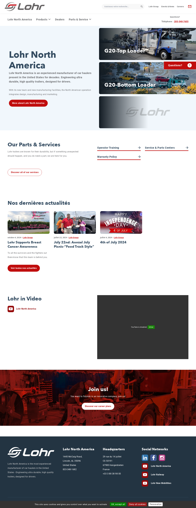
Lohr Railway (157, 474)
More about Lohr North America (28, 103)
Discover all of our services (25, 172)
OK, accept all (118, 504)
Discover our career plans (98, 406)
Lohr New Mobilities (160, 483)
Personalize (155, 504)
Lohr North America (20, 19)
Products (42, 19)
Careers (180, 6)
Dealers (60, 19)
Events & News (167, 6)
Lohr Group (154, 6)
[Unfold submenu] (49, 19)
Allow (151, 327)
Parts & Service (79, 19)
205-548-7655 (181, 21)
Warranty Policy (107, 156)
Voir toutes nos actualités (24, 268)
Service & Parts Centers (160, 147)
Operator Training (108, 147)
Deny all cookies (137, 504)
